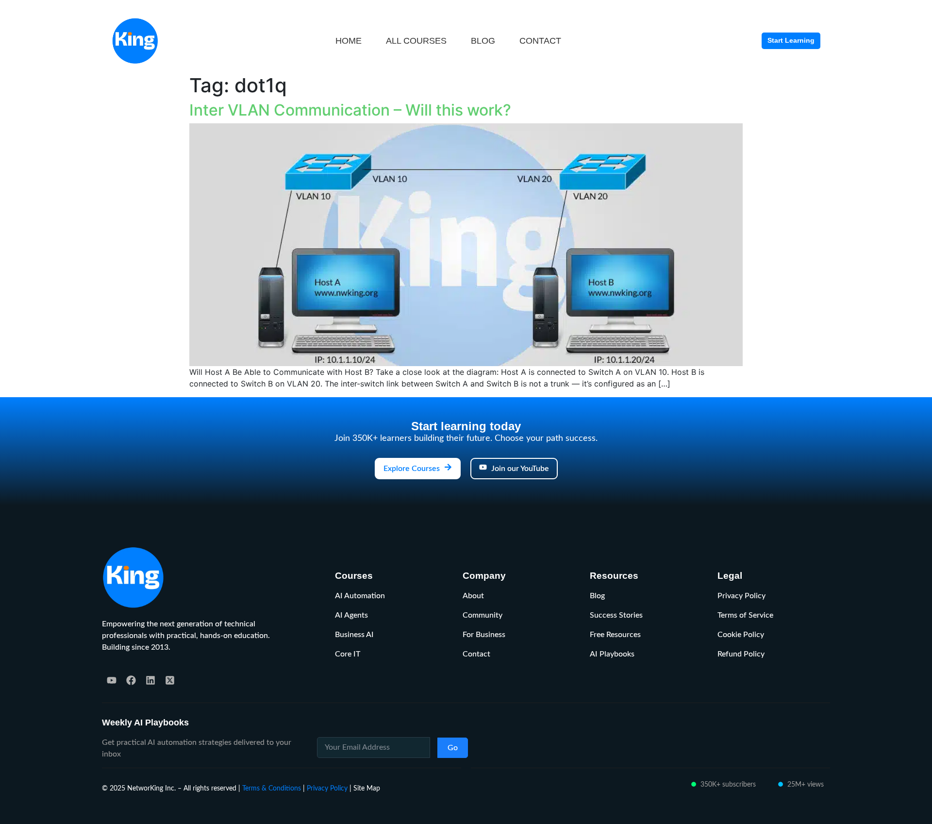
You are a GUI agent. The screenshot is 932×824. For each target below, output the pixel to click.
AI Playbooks (612, 654)
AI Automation (360, 596)
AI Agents (351, 615)
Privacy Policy (741, 596)
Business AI (354, 635)
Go (453, 748)
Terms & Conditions (271, 788)
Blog (597, 596)
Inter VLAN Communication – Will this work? (350, 110)
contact (540, 41)
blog (483, 41)
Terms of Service (745, 615)
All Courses (416, 41)
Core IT (347, 654)
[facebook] (131, 680)
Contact (476, 654)
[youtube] (111, 680)
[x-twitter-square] (170, 680)
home (348, 41)
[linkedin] (150, 680)
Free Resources (615, 635)
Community (482, 615)
